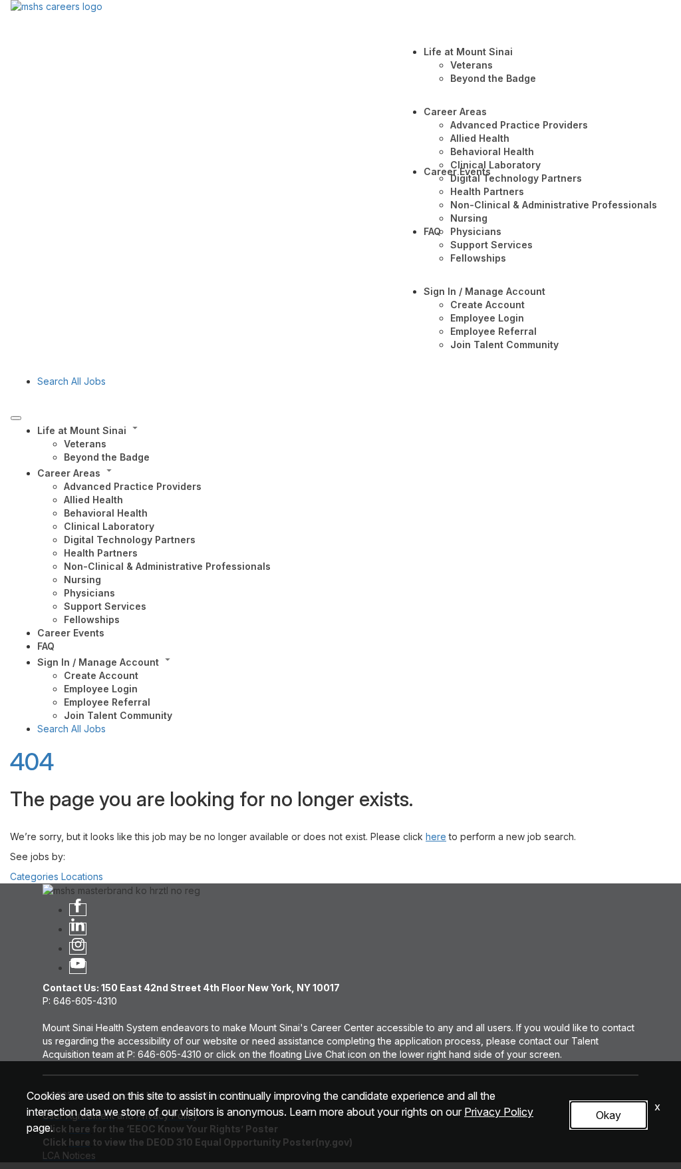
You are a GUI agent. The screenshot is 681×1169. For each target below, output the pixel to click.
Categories (34, 876)
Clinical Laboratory (495, 164)
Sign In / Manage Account (484, 291)
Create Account (487, 304)
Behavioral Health (492, 151)
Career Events (457, 171)
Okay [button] (608, 1115)
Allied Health (479, 138)
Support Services (491, 244)
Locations (82, 876)
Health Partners (487, 191)
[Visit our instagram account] (77, 948)
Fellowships (478, 258)
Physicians (475, 231)
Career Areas (455, 111)
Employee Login (487, 318)
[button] (353, 429)
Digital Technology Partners (516, 178)
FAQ (432, 231)
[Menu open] (16, 418)
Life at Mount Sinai (468, 51)
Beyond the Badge (493, 78)
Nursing (468, 218)
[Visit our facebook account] (77, 909)
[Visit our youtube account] (77, 967)
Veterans (471, 65)
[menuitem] (353, 442)
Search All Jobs (71, 381)
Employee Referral (493, 331)
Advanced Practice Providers (519, 124)
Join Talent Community (504, 344)
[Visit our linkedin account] (77, 929)
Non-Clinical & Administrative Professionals (553, 204)
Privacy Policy (498, 1111)
